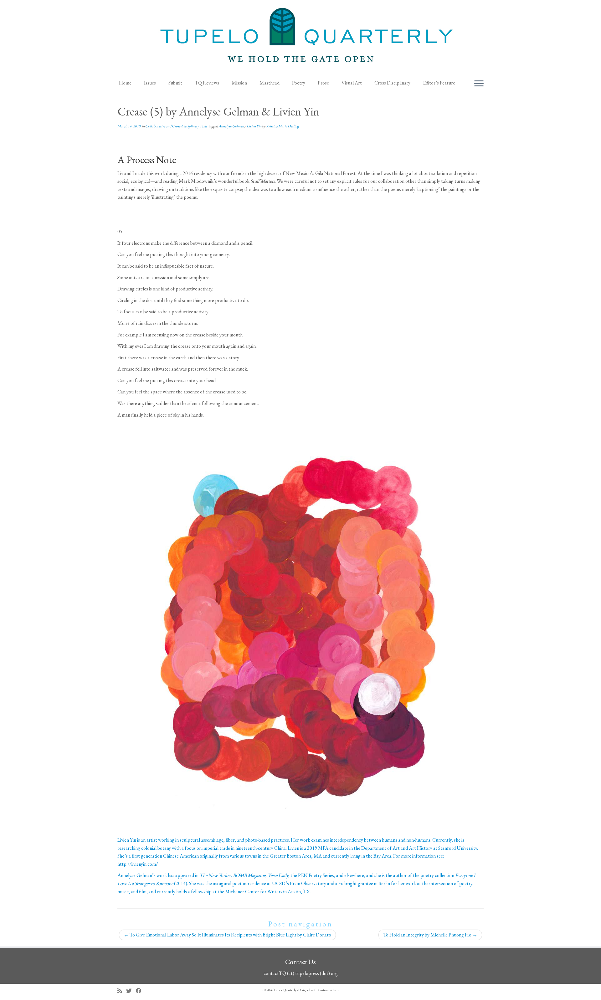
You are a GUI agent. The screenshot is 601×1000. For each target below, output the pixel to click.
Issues (150, 82)
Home (125, 82)
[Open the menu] (479, 84)
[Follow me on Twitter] (131, 990)
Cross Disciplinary (392, 82)
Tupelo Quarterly (285, 990)
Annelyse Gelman (231, 126)
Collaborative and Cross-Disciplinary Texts (176, 126)
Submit (175, 82)
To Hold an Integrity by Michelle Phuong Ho (430, 934)
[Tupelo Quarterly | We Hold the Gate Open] (300, 38)
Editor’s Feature (439, 82)
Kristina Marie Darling (282, 126)
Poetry (298, 82)
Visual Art (352, 82)
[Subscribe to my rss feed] (121, 990)
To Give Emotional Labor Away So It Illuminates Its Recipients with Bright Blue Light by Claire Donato (227, 934)
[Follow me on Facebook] (141, 990)
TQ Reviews (207, 82)
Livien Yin (254, 126)
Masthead (269, 82)
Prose (323, 82)
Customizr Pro (327, 990)
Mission (239, 82)
